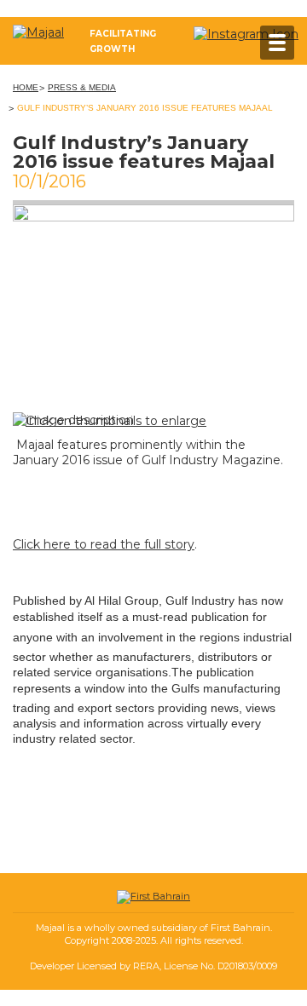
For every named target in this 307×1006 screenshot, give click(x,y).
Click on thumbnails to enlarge (116, 420)
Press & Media (82, 87)
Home (25, 87)
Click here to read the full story (103, 544)
